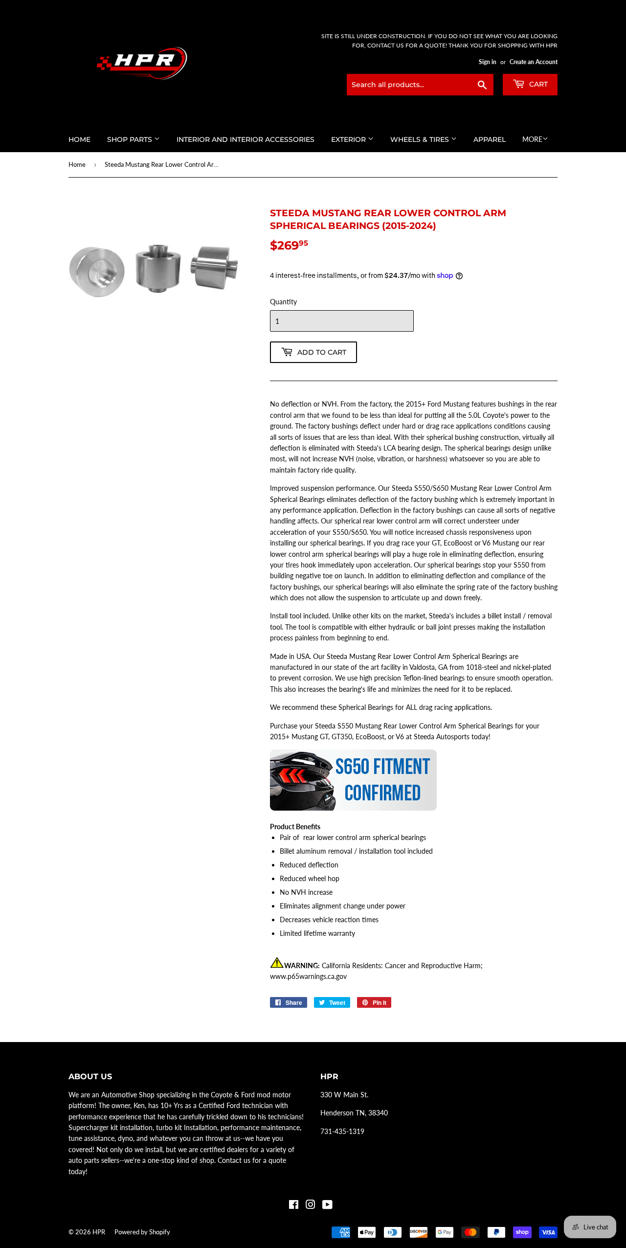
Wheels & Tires (420, 139)
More (532, 139)
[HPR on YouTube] (327, 1206)
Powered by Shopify (142, 1232)
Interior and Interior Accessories (245, 139)
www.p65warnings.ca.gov (308, 976)
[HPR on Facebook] (294, 1206)
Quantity (283, 301)
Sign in (487, 62)
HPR (98, 1232)
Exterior (349, 139)
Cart (537, 84)
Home (79, 139)
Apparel (489, 139)
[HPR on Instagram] (310, 1206)
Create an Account (534, 62)
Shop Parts (130, 139)
